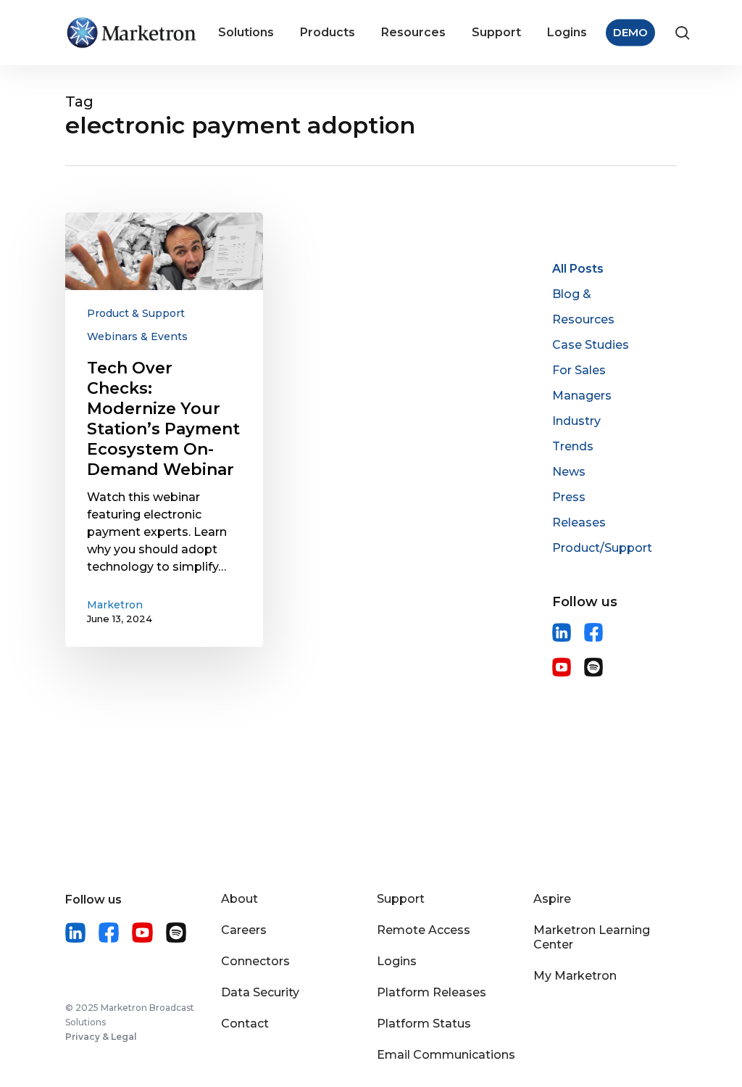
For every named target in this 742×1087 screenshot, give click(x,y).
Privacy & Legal (101, 1036)
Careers (244, 930)
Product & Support (136, 313)
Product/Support (602, 548)
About (239, 899)
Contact (245, 1023)
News (568, 472)
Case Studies (590, 345)
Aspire (552, 899)
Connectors (255, 961)
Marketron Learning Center (591, 937)
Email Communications (446, 1055)
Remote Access (423, 930)
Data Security (260, 992)
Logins (397, 961)
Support (401, 899)
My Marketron (575, 976)
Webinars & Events (137, 336)
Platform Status (424, 1023)
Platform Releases (431, 992)
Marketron (115, 604)
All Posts (578, 269)
